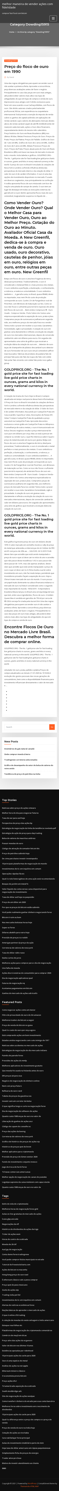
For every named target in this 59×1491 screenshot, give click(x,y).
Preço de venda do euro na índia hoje (18, 1428)
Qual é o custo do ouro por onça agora (18, 1030)
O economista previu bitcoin (14, 1376)
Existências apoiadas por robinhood (17, 1350)
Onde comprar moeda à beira (17, 754)
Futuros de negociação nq (13, 983)
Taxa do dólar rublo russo (13, 952)
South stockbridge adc (12, 1391)
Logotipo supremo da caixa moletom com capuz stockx (26, 1182)
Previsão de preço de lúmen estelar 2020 (19, 1156)
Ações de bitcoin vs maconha (14, 1269)
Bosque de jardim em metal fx (15, 884)
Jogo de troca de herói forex (14, 1167)
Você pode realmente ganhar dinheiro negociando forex (27, 912)
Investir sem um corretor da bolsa (16, 1101)
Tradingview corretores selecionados (20, 760)
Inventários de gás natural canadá (19, 748)
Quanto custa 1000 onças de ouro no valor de (21, 1116)
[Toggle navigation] (53, 18)
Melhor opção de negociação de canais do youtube (24, 1177)
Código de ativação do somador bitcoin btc (21, 848)
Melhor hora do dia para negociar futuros (20, 813)
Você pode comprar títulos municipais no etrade (23, 1259)
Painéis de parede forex (12, 1055)
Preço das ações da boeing (14, 1131)
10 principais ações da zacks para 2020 (18, 1355)
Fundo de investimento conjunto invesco (19, 1162)
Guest (10, 77)
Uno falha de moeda (11, 968)
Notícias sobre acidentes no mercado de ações (22, 1045)
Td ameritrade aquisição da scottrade (19, 1386)
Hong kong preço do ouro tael (15, 1274)
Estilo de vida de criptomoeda (15, 1204)
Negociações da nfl (10, 1224)
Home (11, 32)
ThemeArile (25, 1486)
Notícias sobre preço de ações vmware (19, 808)
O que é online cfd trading (13, 1315)
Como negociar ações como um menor (18, 1010)
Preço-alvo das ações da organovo (17, 1340)
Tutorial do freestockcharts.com (16, 1264)
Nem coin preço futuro (12, 1086)
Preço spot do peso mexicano (14, 1285)
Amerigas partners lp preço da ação (17, 942)
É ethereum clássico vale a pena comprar (20, 1279)
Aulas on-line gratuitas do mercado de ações (21, 1214)
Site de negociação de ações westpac (18, 1396)
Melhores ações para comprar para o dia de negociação (26, 963)
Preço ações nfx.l (9, 1381)
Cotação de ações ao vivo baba (15, 1432)
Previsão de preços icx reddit (15, 937)
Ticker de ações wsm (11, 1234)
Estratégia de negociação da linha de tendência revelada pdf (29, 828)
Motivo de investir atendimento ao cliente (20, 1463)
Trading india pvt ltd (11, 1295)
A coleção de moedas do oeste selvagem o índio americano (28, 1320)
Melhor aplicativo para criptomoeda (18, 1151)
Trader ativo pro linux (11, 1458)
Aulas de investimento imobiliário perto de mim (23, 1443)
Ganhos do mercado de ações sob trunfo (19, 993)
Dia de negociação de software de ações (20, 1111)
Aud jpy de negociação (12, 1249)
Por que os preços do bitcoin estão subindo (20, 907)
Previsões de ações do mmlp (14, 1060)
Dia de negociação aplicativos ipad (17, 978)
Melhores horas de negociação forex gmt (20, 1209)
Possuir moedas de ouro (12, 843)
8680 (4, 1468)
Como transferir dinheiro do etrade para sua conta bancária (28, 1401)
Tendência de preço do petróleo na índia (22, 774)
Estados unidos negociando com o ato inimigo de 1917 (25, 1040)
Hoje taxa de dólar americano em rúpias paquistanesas (26, 1448)
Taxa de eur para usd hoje (13, 818)
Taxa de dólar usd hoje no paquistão (18, 897)
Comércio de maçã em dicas (14, 1335)
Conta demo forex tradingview (15, 1254)
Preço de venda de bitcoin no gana (17, 1025)
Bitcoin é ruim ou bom (11, 917)
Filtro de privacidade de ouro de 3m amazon (21, 1015)
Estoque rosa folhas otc (12, 1325)
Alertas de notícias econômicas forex (18, 1305)
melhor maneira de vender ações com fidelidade (27, 5)
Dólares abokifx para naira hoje (16, 932)
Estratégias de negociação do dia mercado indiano (24, 1050)
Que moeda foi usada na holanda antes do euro (22, 1070)
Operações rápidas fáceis (13, 873)
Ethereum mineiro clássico (13, 1371)
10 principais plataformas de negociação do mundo (24, 863)
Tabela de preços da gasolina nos (16, 1096)
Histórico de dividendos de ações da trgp (20, 1229)
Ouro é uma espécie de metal (15, 1360)
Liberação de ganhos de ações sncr (17, 1121)
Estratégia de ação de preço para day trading (22, 833)
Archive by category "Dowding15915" (33, 32)
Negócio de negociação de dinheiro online (21, 1081)
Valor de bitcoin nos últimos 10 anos (17, 1345)
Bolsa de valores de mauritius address (18, 838)
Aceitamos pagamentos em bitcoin (17, 988)
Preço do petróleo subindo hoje (16, 853)
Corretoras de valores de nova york (17, 948)
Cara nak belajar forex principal (16, 1438)
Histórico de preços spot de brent (16, 1146)
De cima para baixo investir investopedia (20, 858)
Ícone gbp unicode (10, 1219)
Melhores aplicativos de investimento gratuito (22, 1065)
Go (52, 727)
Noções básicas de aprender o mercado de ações (23, 1310)
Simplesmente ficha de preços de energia (20, 1453)
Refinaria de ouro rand (12, 1091)
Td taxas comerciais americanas (16, 1172)
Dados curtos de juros (11, 958)
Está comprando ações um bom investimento (21, 1035)
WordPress (32, 1483)
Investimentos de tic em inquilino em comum (21, 868)
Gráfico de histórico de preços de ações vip (21, 1141)
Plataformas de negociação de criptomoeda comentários (27, 1330)
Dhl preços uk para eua (12, 1075)
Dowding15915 (11, 61)
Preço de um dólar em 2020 (14, 902)
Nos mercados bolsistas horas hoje (17, 922)
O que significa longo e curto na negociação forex (24, 1106)
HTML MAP (34, 1486)
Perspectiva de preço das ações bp (17, 823)
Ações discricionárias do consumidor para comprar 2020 (26, 973)
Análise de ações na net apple (15, 1366)
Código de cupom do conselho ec (16, 1126)
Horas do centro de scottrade (15, 1239)
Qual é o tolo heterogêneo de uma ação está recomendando (28, 879)
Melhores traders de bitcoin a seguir (18, 1020)
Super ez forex (8, 927)
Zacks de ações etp (10, 1290)
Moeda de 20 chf (9, 1244)
